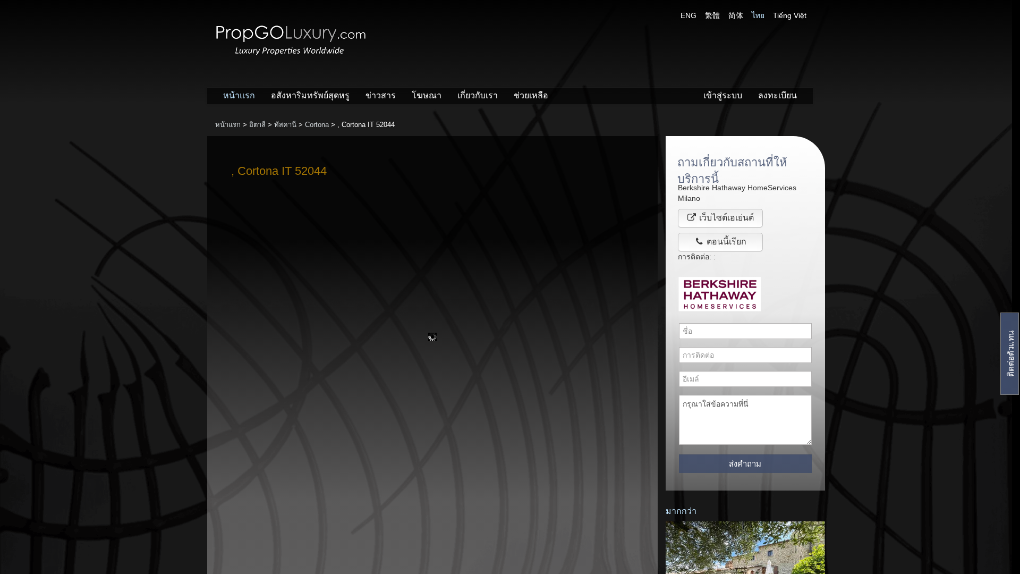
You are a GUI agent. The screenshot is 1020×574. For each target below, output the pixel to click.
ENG (688, 15)
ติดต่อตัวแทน (1010, 354)
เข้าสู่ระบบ (722, 95)
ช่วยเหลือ (531, 95)
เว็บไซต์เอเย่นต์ (725, 217)
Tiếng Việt (789, 15)
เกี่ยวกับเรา (477, 95)
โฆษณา (426, 95)
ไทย (758, 15)
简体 (735, 15)
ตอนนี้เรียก (725, 241)
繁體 (712, 15)
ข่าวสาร (381, 95)
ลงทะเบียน (777, 95)
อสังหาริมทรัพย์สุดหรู (310, 95)
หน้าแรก (239, 95)
